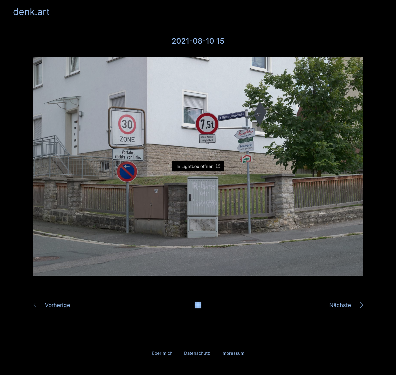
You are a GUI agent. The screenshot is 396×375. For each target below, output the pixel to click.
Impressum (232, 353)
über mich (162, 353)
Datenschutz (197, 353)
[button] (379, 12)
